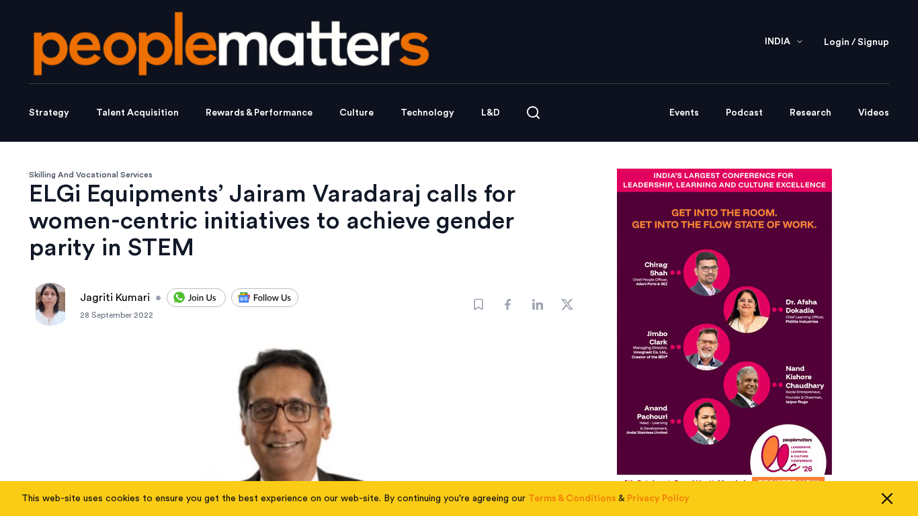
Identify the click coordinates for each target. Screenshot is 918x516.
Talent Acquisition (137, 113)
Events (684, 113)
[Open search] (533, 112)
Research (810, 113)
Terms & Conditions (572, 498)
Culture (356, 113)
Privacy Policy (658, 498)
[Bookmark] (478, 304)
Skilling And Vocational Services (91, 175)
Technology (427, 113)
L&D (490, 113)
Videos (873, 113)
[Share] (508, 304)
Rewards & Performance (259, 113)
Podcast (744, 113)
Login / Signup (856, 42)
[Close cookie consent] (887, 498)
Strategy (49, 113)
